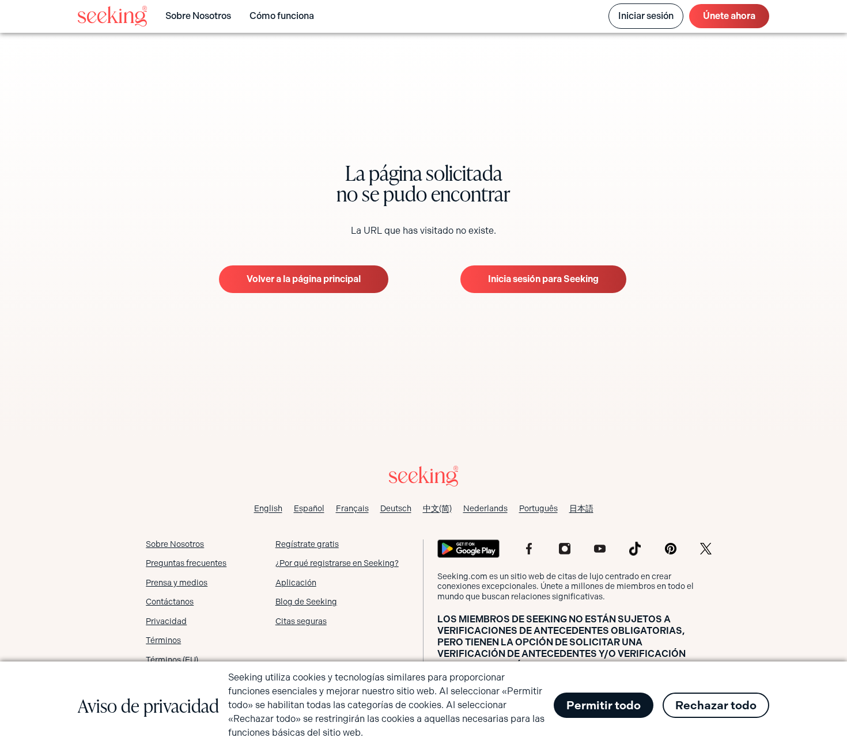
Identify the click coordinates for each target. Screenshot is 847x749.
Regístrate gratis (307, 544)
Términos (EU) (172, 659)
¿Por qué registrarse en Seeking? (337, 563)
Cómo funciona (281, 15)
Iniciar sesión (646, 15)
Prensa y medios (176, 582)
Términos (163, 640)
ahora (729, 15)
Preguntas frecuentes (186, 563)
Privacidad (166, 621)
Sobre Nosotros (198, 15)
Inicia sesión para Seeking (543, 278)
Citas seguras (301, 621)
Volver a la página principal (304, 278)
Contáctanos (170, 601)
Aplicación (295, 582)
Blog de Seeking (306, 601)
